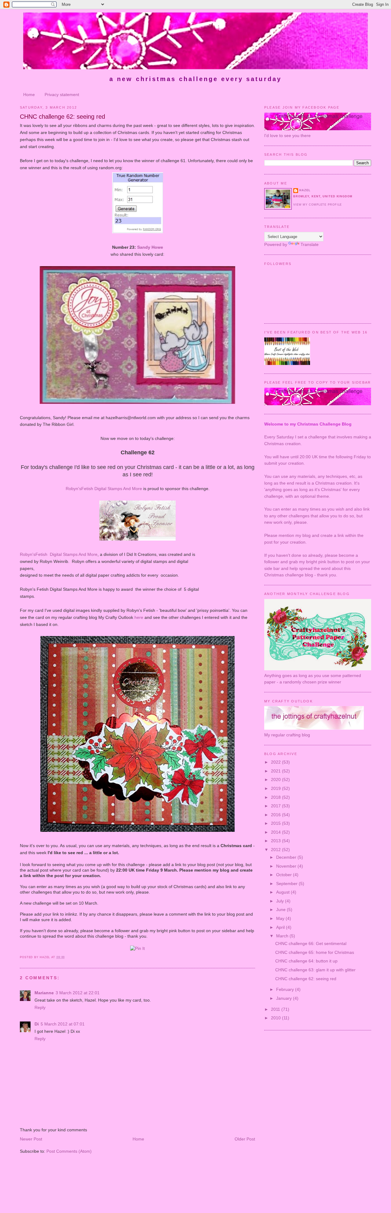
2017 (276, 805)
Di (37, 1023)
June (281, 909)
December (287, 857)
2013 (276, 840)
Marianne (44, 992)
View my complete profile (317, 204)
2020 (276, 779)
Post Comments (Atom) (69, 1151)
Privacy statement (62, 94)
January (284, 998)
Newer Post (31, 1139)
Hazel (304, 190)
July (280, 901)
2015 (276, 823)
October (284, 874)
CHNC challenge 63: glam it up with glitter (315, 969)
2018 (276, 797)
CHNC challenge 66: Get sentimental (310, 943)
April (281, 927)
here (138, 617)
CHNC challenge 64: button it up (306, 960)
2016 (276, 814)
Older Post (245, 1139)
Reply (40, 1007)
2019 (276, 788)
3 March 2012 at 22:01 (78, 992)
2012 (276, 849)
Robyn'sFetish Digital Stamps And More (104, 488)
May (281, 918)
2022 (276, 762)
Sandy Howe (150, 247)
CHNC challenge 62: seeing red (62, 116)
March (283, 935)
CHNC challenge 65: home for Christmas (314, 952)
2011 (276, 1009)
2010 (276, 1017)
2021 (276, 770)
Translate (310, 244)
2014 (276, 832)
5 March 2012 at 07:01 (63, 1023)
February (285, 989)
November (287, 866)
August (283, 892)
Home (29, 94)
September (287, 883)
